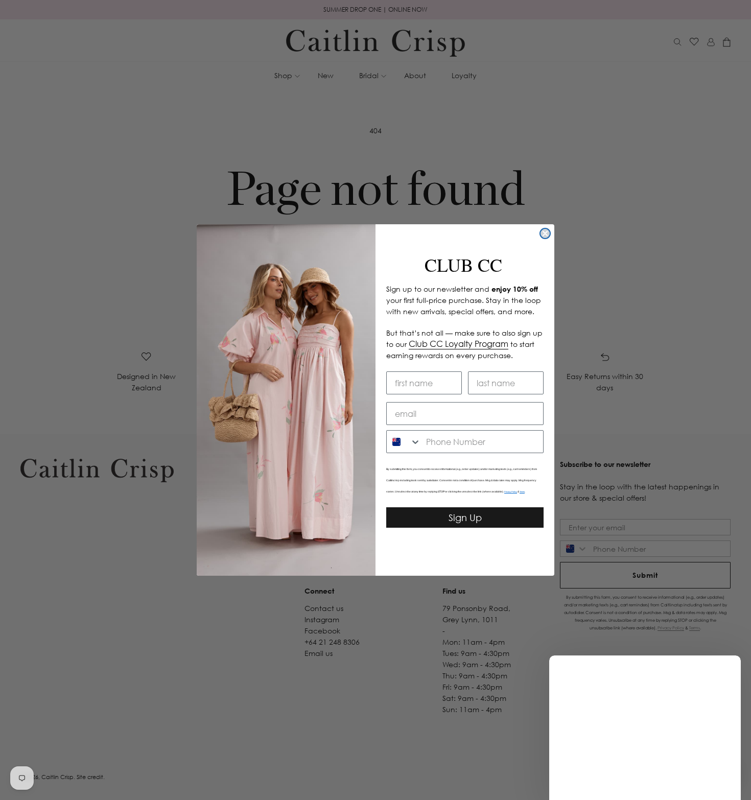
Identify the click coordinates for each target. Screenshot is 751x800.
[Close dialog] (545, 233)
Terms (522, 491)
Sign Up (465, 517)
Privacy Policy (510, 491)
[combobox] (404, 442)
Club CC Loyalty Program (458, 344)
